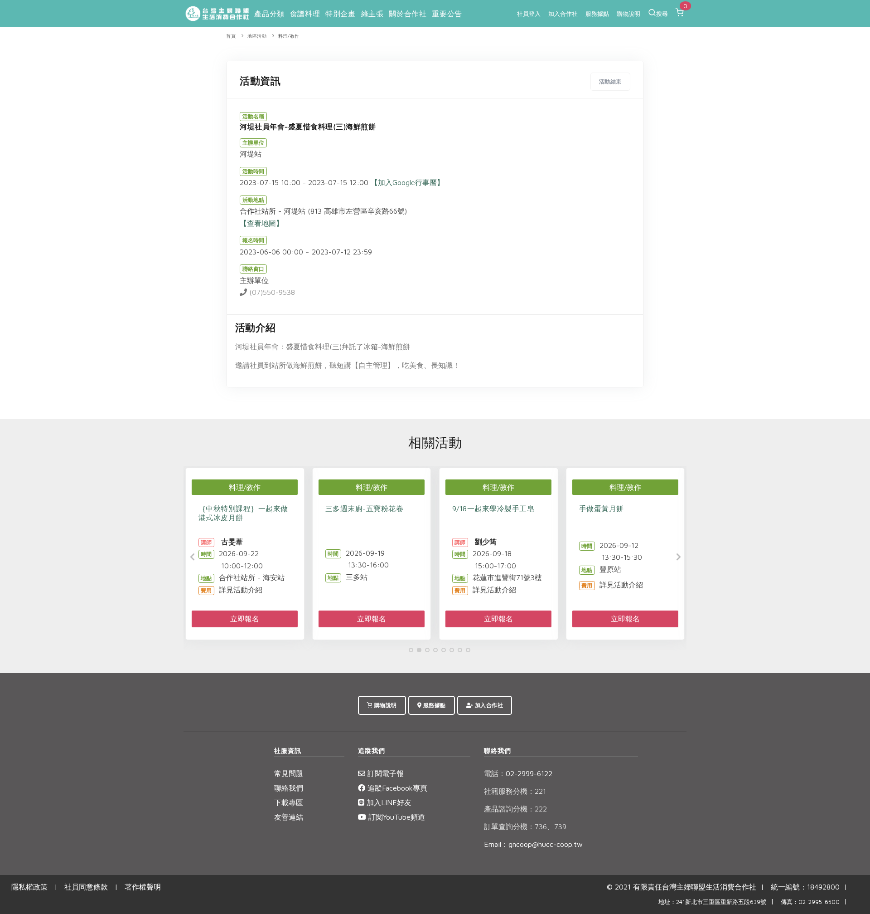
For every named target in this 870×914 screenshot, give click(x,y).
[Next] (677, 557)
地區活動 (256, 36)
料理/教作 (289, 36)
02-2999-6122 (518, 773)
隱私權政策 (29, 887)
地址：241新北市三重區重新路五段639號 (712, 902)
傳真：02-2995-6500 (810, 902)
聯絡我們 (288, 788)
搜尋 (662, 13)
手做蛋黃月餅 (601, 508)
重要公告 (447, 14)
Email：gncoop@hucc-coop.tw (533, 844)
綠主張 (372, 14)
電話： (495, 773)
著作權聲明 (143, 887)
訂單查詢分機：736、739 (525, 826)
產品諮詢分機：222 (515, 809)
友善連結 (288, 817)
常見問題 (288, 773)
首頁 (231, 36)
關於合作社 (407, 14)
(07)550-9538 (271, 292)
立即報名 (244, 619)
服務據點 (597, 13)
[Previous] (193, 557)
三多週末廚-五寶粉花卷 (364, 508)
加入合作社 (563, 13)
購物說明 (628, 13)
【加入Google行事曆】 (407, 182)
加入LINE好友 (387, 802)
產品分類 (269, 14)
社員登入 (529, 13)
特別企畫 (340, 14)
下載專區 (288, 802)
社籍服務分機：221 (515, 791)
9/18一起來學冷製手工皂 (493, 508)
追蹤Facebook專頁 (396, 788)
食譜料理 (305, 14)
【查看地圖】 (261, 223)
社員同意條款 (86, 887)
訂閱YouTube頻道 (395, 817)
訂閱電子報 (384, 773)
